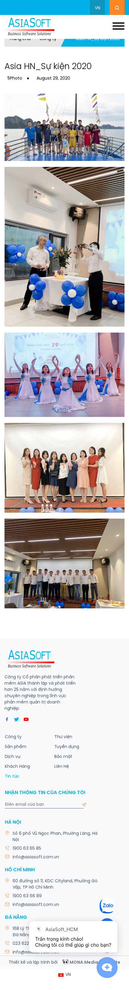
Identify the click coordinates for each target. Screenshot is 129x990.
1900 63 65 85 (27, 848)
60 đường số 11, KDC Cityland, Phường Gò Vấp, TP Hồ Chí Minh (55, 884)
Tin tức (12, 776)
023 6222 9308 (28, 944)
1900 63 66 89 (27, 896)
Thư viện (63, 737)
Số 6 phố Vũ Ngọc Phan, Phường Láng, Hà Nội (55, 836)
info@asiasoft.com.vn (36, 857)
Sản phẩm (15, 747)
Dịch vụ (12, 757)
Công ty (48, 39)
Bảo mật (63, 757)
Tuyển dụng (66, 747)
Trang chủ (20, 39)
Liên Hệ (61, 766)
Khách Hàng (17, 766)
